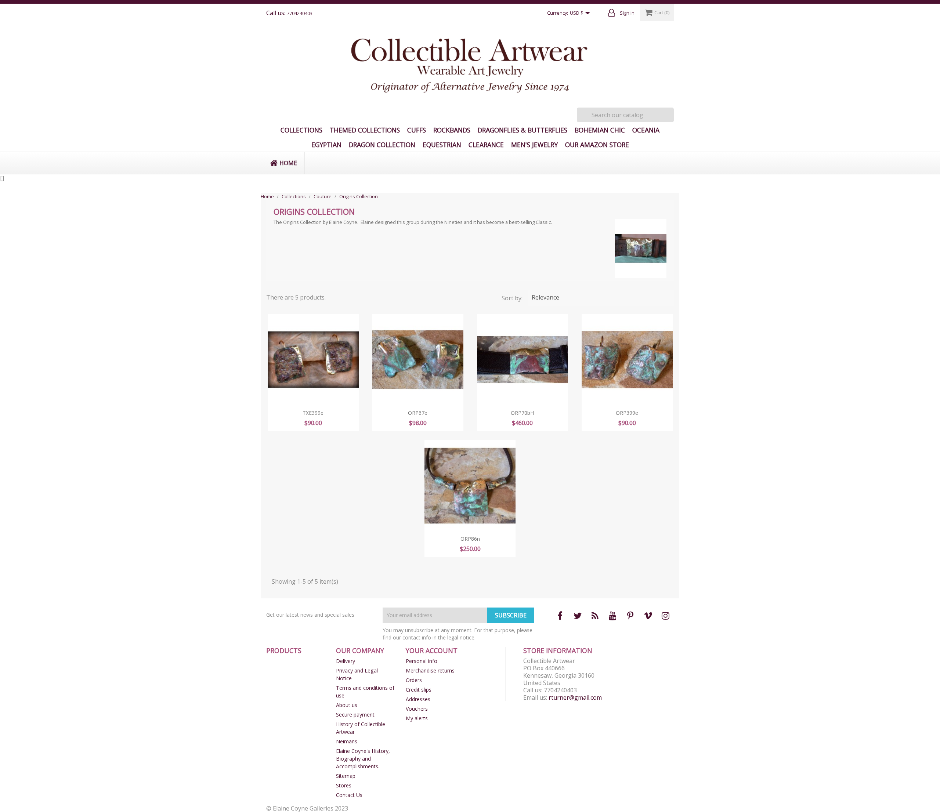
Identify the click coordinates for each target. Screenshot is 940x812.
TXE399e (313, 412)
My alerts (417, 718)
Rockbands (451, 130)
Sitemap (345, 775)
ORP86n (470, 538)
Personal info (421, 660)
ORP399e (627, 412)
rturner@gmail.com (575, 697)
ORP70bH (522, 412)
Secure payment (355, 714)
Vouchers (417, 708)
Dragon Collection (382, 144)
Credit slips (418, 689)
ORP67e (417, 412)
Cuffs (416, 130)
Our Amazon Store (597, 144)
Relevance (600, 298)
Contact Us (349, 794)
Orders (414, 680)
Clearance (486, 144)
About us (346, 705)
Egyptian (326, 144)
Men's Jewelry (534, 144)
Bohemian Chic (600, 130)
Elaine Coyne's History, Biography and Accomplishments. (363, 758)
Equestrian (442, 144)
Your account (432, 650)
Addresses (418, 699)
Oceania (645, 130)
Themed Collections (365, 130)
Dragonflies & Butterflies (522, 130)
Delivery (345, 660)
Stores (343, 785)
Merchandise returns (430, 670)
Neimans (346, 741)
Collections (301, 130)
